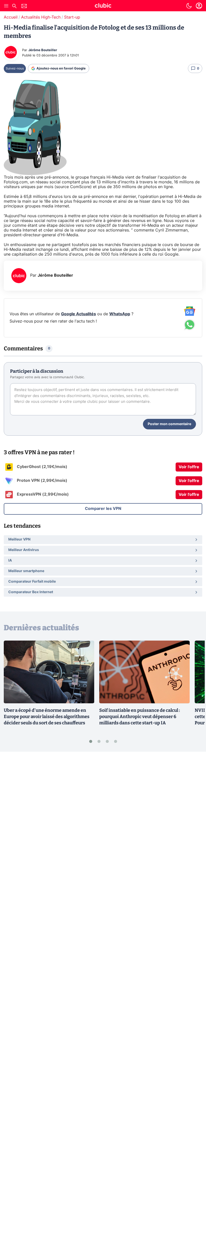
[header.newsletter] (24, 6)
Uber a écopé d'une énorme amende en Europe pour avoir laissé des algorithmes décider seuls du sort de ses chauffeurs (46, 717)
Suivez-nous (15, 68)
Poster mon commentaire (169, 424)
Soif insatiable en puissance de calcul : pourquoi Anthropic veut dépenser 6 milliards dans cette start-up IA (139, 717)
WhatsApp (119, 314)
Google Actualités (78, 314)
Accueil (11, 17)
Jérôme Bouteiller (42, 50)
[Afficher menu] (6, 5)
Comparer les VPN (103, 509)
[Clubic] (103, 6)
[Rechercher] (14, 6)
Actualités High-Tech (41, 17)
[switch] (189, 6)
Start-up (72, 17)
